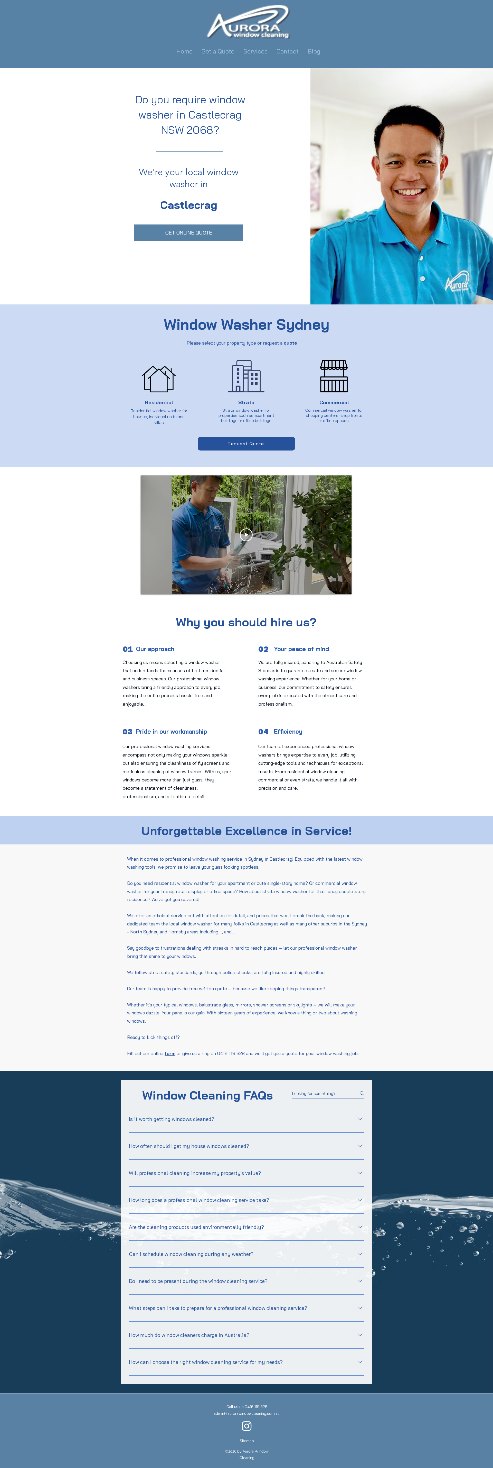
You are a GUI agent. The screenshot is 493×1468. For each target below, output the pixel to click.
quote (290, 343)
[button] (256, 51)
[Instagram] (246, 1425)
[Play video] (246, 534)
